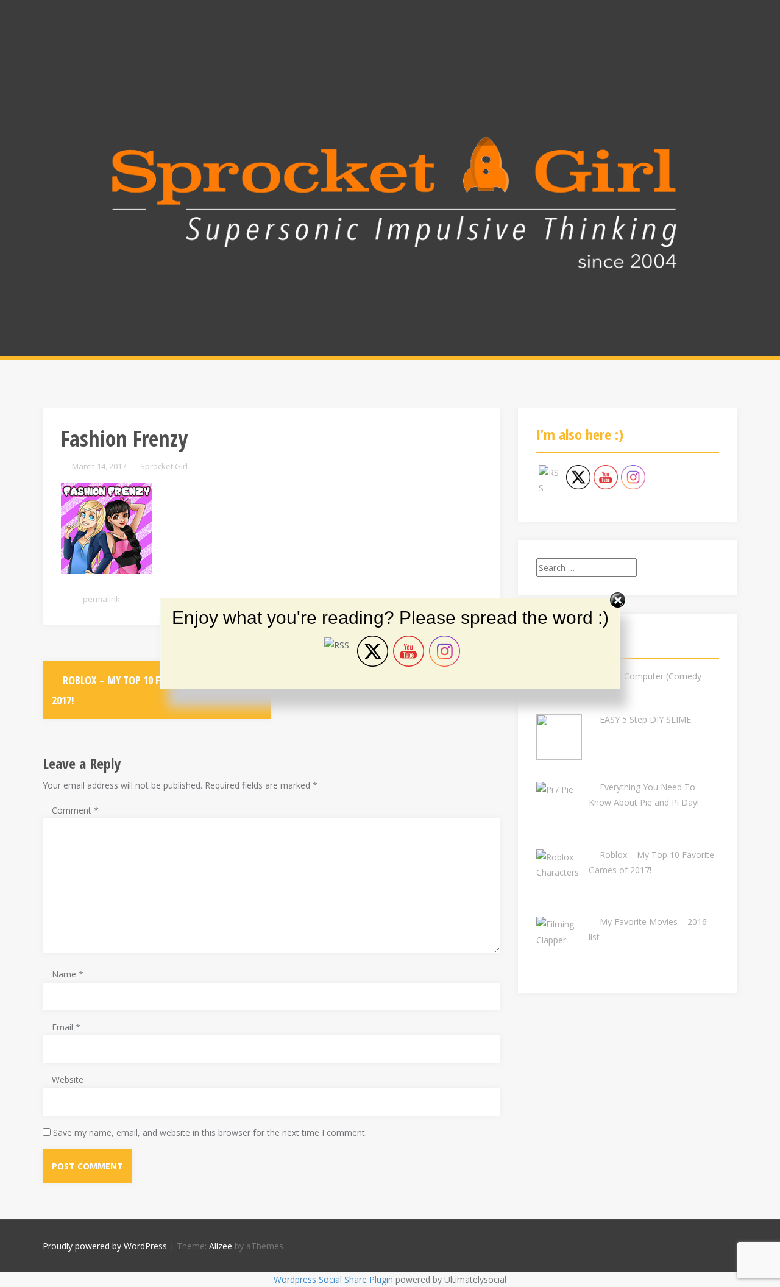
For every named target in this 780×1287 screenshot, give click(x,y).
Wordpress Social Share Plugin (334, 1279)
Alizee (220, 1246)
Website (67, 1079)
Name (67, 974)
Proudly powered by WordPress (105, 1246)
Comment (75, 810)
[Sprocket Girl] (390, 201)
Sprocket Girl (164, 466)
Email (66, 1027)
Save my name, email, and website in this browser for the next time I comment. (210, 1132)
